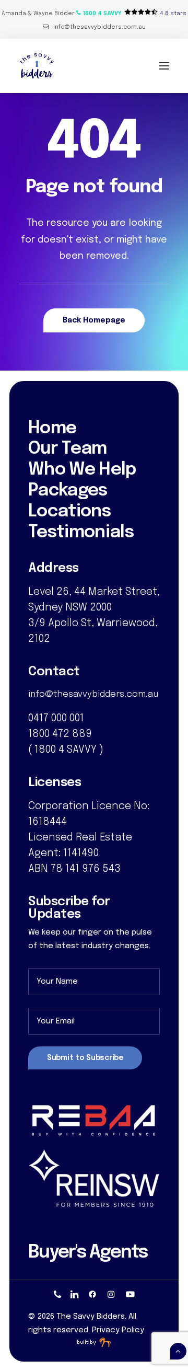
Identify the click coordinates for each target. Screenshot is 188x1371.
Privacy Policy (118, 1330)
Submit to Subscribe (85, 1058)
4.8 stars (173, 13)
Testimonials (81, 533)
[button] (99, 13)
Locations (69, 512)
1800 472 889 (60, 734)
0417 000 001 (56, 718)
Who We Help (82, 470)
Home (52, 428)
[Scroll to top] (178, 1351)
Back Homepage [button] (94, 320)
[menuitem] (94, 27)
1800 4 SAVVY (65, 749)
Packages (68, 491)
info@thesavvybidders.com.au (99, 27)
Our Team (67, 449)
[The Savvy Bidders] (37, 66)
